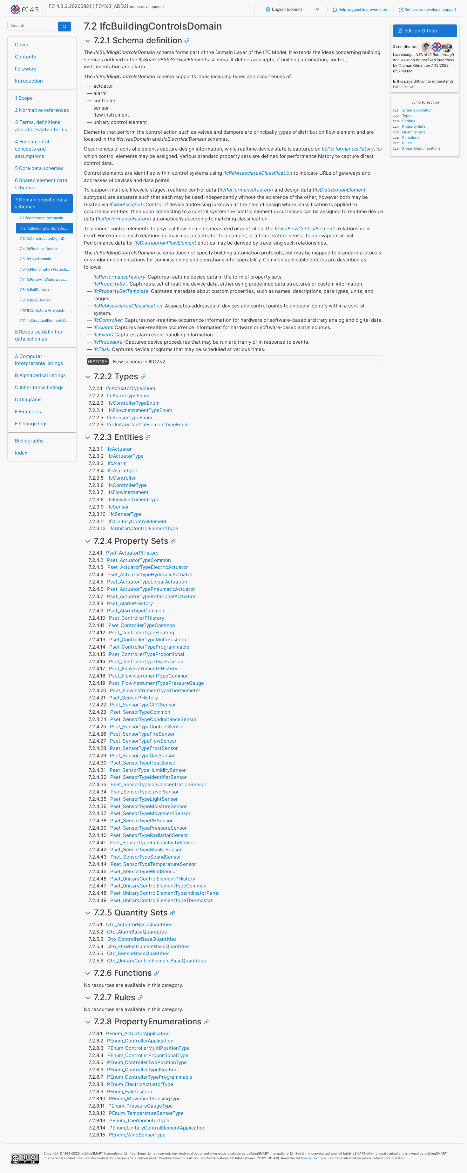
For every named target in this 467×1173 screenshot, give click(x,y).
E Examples (28, 411)
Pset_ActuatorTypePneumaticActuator (151, 589)
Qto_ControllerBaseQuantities (142, 939)
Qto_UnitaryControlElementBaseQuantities (156, 961)
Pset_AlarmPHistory (130, 603)
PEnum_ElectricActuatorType (140, 1084)
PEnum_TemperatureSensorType (146, 1113)
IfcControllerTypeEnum (133, 403)
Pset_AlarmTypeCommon (135, 611)
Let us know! (404, 86)
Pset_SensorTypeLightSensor (144, 799)
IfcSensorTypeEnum (129, 418)
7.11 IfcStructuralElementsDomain (46, 320)
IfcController (107, 320)
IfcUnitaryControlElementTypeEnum (148, 424)
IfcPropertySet (110, 284)
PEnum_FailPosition (129, 1092)
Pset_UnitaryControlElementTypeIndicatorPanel (165, 893)
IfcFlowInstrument (128, 492)
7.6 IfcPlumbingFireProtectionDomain (46, 269)
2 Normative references (42, 110)
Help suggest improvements (362, 9)
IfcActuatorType (125, 456)
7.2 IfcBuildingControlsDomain (46, 228)
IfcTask (101, 349)
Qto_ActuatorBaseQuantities (139, 924)
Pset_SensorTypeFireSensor (142, 734)
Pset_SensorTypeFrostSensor (144, 748)
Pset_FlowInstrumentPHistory (143, 668)
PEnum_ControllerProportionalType (147, 1055)
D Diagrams (28, 399)
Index (21, 453)
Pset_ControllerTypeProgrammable (149, 647)
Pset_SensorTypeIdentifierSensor (148, 777)
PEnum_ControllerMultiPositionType (148, 1048)
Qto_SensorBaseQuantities (138, 953)
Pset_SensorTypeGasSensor (142, 755)
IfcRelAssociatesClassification (257, 173)
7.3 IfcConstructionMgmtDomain (46, 238)
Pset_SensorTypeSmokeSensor (146, 849)
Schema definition (417, 110)
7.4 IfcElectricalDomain (39, 248)
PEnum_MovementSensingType (145, 1098)
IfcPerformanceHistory (348, 149)
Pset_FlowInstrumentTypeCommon (149, 676)
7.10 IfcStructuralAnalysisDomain (46, 310)
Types (406, 115)
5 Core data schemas (39, 168)
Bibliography (29, 441)
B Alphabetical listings (40, 375)
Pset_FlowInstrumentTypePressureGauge (156, 683)
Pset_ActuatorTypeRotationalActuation (152, 596)
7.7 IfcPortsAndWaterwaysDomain (46, 279)
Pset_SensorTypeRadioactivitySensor (152, 842)
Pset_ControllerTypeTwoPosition (146, 661)
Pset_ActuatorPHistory (132, 553)
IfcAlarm (102, 327)
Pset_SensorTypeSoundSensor (146, 857)
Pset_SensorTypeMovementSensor (150, 813)
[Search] (64, 26)
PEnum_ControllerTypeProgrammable (150, 1077)
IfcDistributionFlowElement (165, 243)
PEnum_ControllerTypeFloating (142, 1070)
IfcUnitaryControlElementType (143, 528)
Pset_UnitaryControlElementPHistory (152, 879)
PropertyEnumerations (421, 148)
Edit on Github (420, 31)
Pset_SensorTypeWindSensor (143, 871)
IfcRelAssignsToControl (136, 204)
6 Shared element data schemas (41, 184)
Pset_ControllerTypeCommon (141, 625)
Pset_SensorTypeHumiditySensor (148, 770)
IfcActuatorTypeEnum (130, 388)
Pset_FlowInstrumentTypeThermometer (155, 690)
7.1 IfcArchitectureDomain (41, 218)
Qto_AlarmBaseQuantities (137, 932)
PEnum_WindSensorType (137, 1135)
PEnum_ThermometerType (139, 1120)
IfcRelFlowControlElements (306, 229)
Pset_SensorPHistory (133, 698)
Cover (22, 45)
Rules (406, 143)
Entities (408, 121)
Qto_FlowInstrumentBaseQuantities (148, 946)
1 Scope (24, 98)
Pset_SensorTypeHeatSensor (143, 763)
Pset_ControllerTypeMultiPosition (147, 640)
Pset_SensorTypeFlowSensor (143, 741)
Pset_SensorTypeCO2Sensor (143, 705)
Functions (410, 137)
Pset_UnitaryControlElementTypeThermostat (161, 900)
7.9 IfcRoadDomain (35, 300)
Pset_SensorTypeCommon (140, 712)
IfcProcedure (108, 342)
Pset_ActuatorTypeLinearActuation (147, 582)
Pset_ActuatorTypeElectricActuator (147, 567)
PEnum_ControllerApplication (140, 1041)
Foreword (26, 69)
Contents (25, 57)
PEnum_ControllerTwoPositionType (147, 1062)
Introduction (29, 81)
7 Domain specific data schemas (41, 203)
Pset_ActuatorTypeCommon (139, 560)
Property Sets (413, 126)
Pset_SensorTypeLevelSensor (145, 792)
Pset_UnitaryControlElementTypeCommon (158, 886)
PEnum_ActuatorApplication (138, 1033)
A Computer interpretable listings (39, 360)
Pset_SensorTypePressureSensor (148, 828)
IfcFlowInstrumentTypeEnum (139, 410)
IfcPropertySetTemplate (120, 291)
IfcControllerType (127, 485)
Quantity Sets (413, 132)
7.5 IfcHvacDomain (35, 259)
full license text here (311, 1158)
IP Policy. (398, 1158)
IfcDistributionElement (340, 190)
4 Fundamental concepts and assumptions (32, 148)
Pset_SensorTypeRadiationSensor (149, 835)
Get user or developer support (429, 9)
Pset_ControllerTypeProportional (146, 654)
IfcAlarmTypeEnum (128, 396)
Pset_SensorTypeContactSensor (147, 727)
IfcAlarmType (122, 471)
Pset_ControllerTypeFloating (141, 633)
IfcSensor (118, 507)
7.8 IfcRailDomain (34, 289)
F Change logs (31, 424)
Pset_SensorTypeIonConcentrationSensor (158, 784)
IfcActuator (119, 449)
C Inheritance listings (39, 387)
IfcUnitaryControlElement (138, 521)
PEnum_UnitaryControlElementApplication (157, 1128)
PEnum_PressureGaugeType (140, 1106)
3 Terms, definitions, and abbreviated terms (41, 125)
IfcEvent (102, 335)
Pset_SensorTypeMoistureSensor (148, 806)
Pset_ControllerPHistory (136, 618)
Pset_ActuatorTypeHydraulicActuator (150, 574)
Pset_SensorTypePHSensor (141, 821)
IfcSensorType (125, 514)
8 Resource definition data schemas (39, 335)
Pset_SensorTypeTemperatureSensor (153, 864)
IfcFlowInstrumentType (133, 499)
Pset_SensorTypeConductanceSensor (153, 719)
